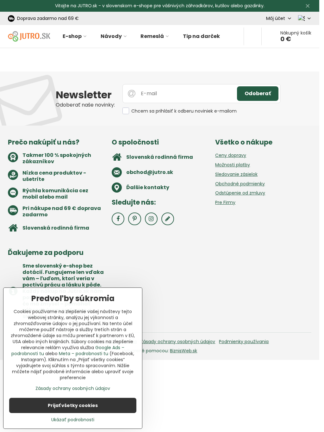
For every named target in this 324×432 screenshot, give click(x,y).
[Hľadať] (252, 36)
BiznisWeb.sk (183, 351)
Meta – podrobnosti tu (83, 353)
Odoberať (258, 93)
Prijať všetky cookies (73, 405)
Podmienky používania (244, 341)
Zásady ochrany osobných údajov (177, 341)
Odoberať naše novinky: (85, 104)
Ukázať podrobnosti (72, 420)
